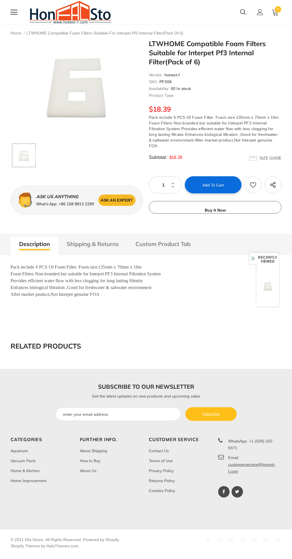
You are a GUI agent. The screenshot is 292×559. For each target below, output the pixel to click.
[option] (77, 85)
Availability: (159, 88)
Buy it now (215, 210)
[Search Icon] (243, 12)
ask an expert (117, 200)
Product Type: (162, 95)
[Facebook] (224, 491)
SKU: (153, 81)
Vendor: (156, 75)
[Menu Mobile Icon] (14, 12)
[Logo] (70, 12)
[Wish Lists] (252, 184)
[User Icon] (260, 12)
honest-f (172, 75)
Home (16, 33)
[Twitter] (237, 491)
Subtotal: (158, 157)
